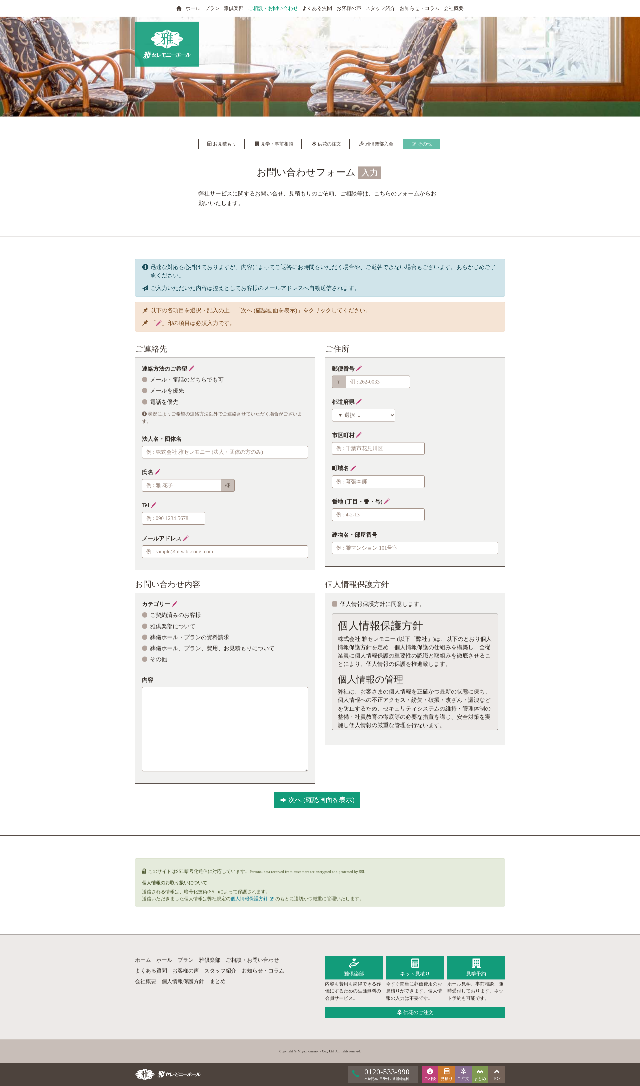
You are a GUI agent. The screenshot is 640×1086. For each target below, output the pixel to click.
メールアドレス (162, 538)
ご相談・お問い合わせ (273, 8)
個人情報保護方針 (250, 898)
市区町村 (344, 435)
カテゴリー (157, 604)
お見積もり (224, 143)
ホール (192, 8)
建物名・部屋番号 (354, 535)
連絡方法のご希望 (165, 369)
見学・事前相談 (276, 143)
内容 (147, 680)
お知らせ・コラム (420, 8)
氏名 (148, 472)
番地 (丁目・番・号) (358, 501)
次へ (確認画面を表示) (321, 799)
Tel (146, 505)
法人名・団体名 (162, 439)
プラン (212, 8)
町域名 (341, 468)
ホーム (143, 960)
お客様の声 (348, 8)
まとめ (218, 981)
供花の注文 (328, 143)
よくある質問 (317, 8)
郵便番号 (344, 369)
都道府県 (344, 402)
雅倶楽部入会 (378, 143)
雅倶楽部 (234, 8)
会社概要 (454, 8)
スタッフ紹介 (380, 8)
